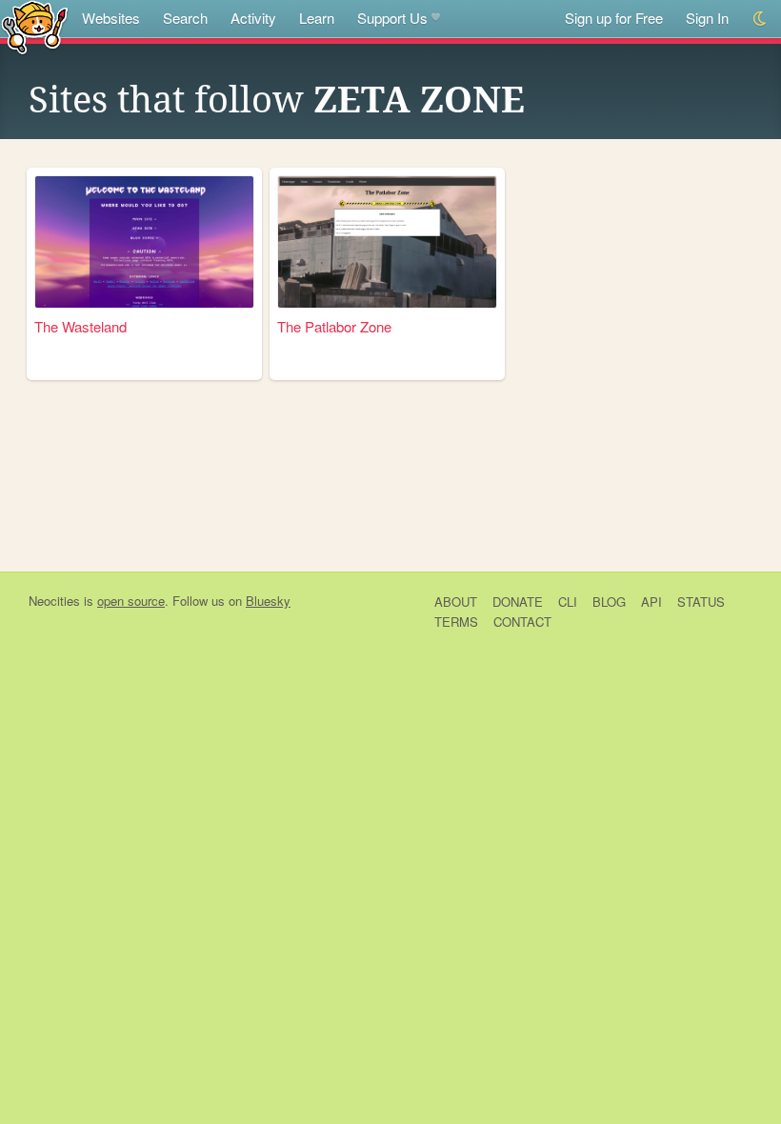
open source (131, 601)
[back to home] (35, 26)
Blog (609, 601)
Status (701, 601)
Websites (111, 18)
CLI (567, 601)
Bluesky (268, 601)
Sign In (707, 18)
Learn (316, 18)
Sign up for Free (614, 18)
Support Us (392, 18)
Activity (253, 18)
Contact (522, 621)
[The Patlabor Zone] (387, 242)
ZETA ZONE (419, 100)
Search (185, 18)
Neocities (54, 601)
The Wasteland (80, 326)
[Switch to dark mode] (760, 18)
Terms (456, 621)
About (455, 601)
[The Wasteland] (144, 242)
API (651, 601)
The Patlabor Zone (334, 326)
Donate (517, 601)
